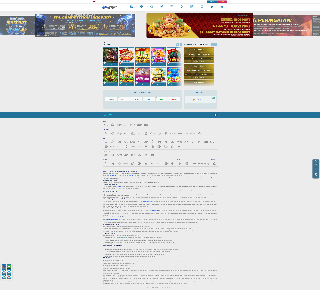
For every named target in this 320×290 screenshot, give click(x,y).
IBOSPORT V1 (113, 175)
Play (110, 53)
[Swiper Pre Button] (177, 44)
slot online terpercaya (112, 219)
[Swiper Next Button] (181, 44)
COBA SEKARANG (110, 60)
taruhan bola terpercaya (165, 177)
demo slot (143, 194)
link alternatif (155, 210)
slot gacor (120, 186)
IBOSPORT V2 (132, 175)
